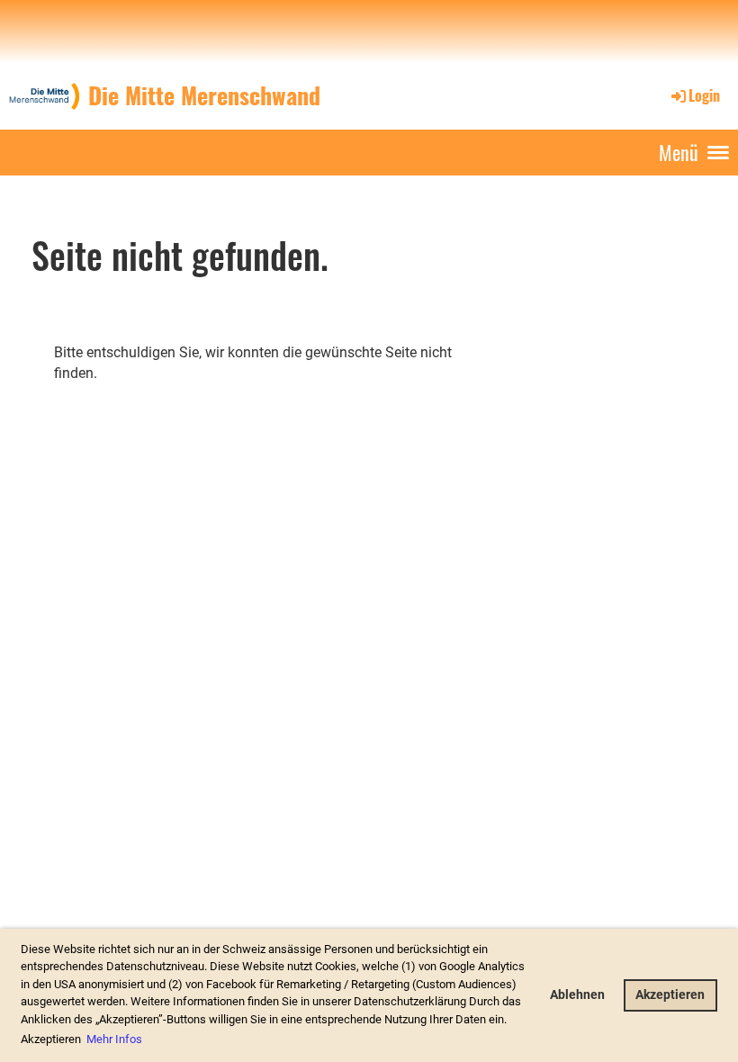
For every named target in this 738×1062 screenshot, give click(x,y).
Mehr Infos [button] (114, 1039)
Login (704, 95)
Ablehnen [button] (577, 995)
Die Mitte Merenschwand (204, 95)
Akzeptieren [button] (670, 995)
